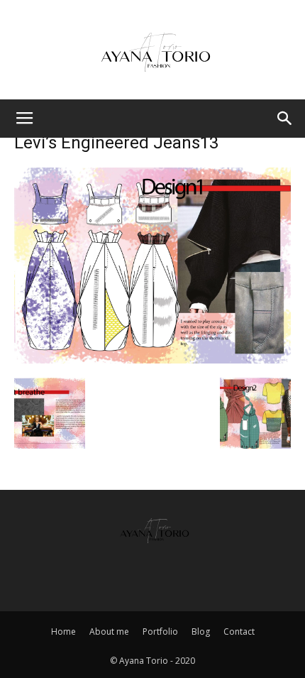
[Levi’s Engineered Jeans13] (152, 358)
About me (109, 631)
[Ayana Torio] (152, 51)
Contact (239, 631)
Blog (201, 631)
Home (63, 631)
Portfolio (160, 631)
